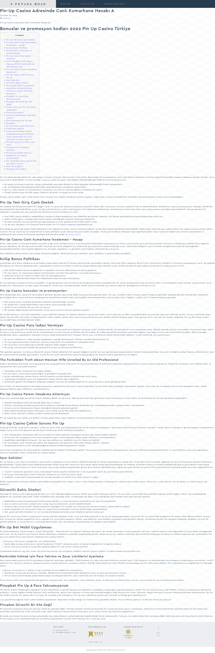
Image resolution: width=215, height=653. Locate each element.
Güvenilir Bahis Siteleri (17, 83)
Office (66, 4)
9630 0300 (62, 630)
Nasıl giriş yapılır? (15, 166)
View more (93, 642)
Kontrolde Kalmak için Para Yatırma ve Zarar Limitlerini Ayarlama (19, 91)
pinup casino (75, 234)
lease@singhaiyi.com (66, 632)
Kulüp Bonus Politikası (17, 48)
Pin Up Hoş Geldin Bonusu (18, 153)
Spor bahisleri (13, 80)
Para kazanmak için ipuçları (19, 120)
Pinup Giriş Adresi (15, 112)
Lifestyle (87, 4)
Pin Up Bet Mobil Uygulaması (20, 85)
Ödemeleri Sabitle (15, 128)
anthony (7, 18)
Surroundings (114, 4)
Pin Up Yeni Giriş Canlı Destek (20, 40)
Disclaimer (122, 650)
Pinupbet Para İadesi (16, 169)
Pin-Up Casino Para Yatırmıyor (20, 126)
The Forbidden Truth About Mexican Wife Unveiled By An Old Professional (20, 64)
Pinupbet (10, 123)
